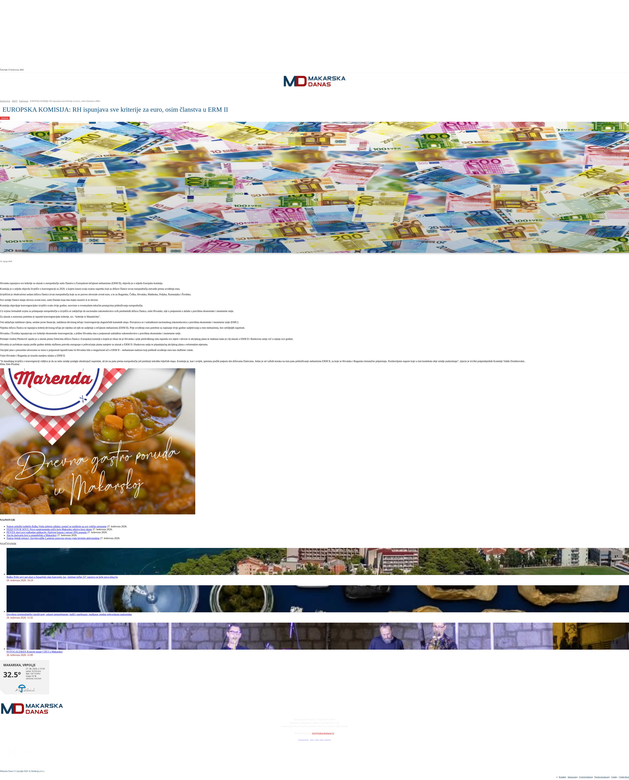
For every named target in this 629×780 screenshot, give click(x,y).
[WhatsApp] (52, 269)
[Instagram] (596, 70)
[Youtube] (603, 70)
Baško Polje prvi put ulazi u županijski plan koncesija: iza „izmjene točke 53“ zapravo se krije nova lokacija (62, 577)
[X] (40, 269)
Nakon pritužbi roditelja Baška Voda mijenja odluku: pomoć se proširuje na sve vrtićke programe (56, 526)
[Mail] (599, 70)
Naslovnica (5, 101)
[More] (87, 269)
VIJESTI (15, 101)
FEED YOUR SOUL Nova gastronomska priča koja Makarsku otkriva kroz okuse (49, 529)
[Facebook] (592, 70)
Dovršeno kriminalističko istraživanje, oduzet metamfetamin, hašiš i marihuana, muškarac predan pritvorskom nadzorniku (69, 614)
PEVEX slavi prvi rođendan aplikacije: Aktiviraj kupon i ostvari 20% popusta (47, 532)
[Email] (64, 269)
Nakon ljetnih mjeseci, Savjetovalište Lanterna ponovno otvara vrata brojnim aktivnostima (53, 538)
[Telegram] (76, 269)
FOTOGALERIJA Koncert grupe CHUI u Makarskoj (35, 651)
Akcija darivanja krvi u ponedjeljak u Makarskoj (32, 535)
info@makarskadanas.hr (323, 733)
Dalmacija (23, 101)
